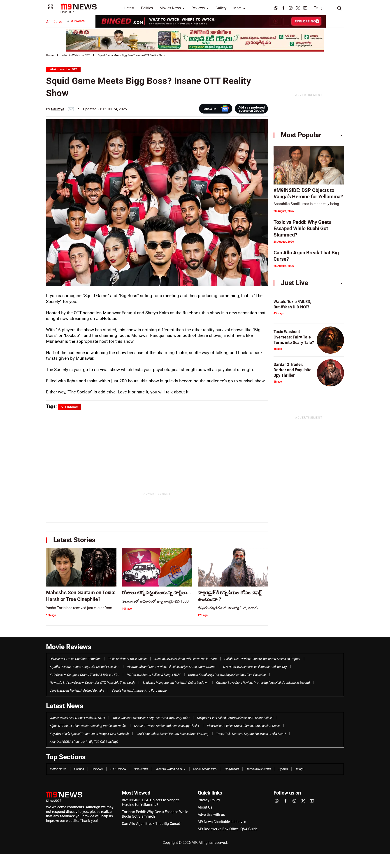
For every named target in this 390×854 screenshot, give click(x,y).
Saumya (57, 109)
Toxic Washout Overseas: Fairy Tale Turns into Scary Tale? (151, 718)
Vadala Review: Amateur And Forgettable (139, 690)
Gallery (221, 8)
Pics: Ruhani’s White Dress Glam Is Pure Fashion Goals (243, 726)
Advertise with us (211, 814)
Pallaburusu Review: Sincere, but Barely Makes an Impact (262, 659)
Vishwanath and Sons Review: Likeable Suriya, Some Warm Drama (171, 667)
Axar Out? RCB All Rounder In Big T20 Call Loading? (84, 741)
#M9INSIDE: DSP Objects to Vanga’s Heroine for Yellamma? (150, 802)
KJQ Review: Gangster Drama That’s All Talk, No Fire (84, 675)
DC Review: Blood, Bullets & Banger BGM (154, 675)
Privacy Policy (209, 800)
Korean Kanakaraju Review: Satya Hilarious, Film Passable (227, 675)
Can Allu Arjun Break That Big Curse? (151, 823)
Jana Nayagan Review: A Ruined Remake (77, 690)
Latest (129, 8)
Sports (283, 769)
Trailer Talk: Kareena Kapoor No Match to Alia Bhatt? (251, 734)
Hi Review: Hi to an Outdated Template (75, 659)
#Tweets (78, 21)
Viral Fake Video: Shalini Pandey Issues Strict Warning (172, 734)
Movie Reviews (68, 647)
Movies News (170, 8)
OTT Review (118, 769)
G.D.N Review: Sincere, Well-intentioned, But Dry (255, 667)
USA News (141, 769)
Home (49, 55)
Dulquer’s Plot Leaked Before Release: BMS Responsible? (235, 718)
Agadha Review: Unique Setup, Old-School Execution (84, 667)
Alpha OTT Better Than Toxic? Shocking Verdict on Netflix (88, 726)
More (237, 8)
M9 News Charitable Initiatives (222, 822)
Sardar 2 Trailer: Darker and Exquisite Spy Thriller (166, 726)
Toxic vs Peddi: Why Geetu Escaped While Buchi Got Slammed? (155, 814)
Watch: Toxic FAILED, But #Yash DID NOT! (77, 718)
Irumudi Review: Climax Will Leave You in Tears (185, 659)
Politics (147, 8)
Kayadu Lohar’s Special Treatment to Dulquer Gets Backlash (89, 734)
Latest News (64, 706)
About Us (205, 807)
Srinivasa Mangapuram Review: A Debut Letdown (176, 682)
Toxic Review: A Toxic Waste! (127, 659)
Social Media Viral (205, 769)
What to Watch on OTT (76, 55)
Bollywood (232, 769)
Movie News (58, 769)
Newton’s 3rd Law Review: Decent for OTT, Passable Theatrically (92, 682)
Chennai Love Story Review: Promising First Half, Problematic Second (263, 682)
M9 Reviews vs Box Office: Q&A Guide (228, 829)
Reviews (198, 8)
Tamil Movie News (258, 769)
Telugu (319, 8)
